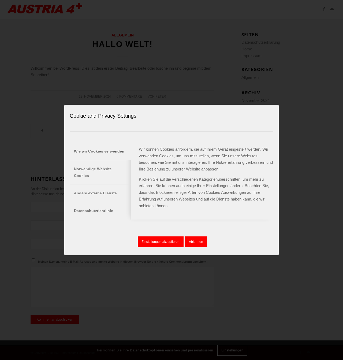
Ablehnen (196, 242)
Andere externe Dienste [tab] (95, 193)
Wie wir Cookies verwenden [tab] (99, 151)
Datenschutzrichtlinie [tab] (93, 211)
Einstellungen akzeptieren (160, 242)
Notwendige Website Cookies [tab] (93, 172)
